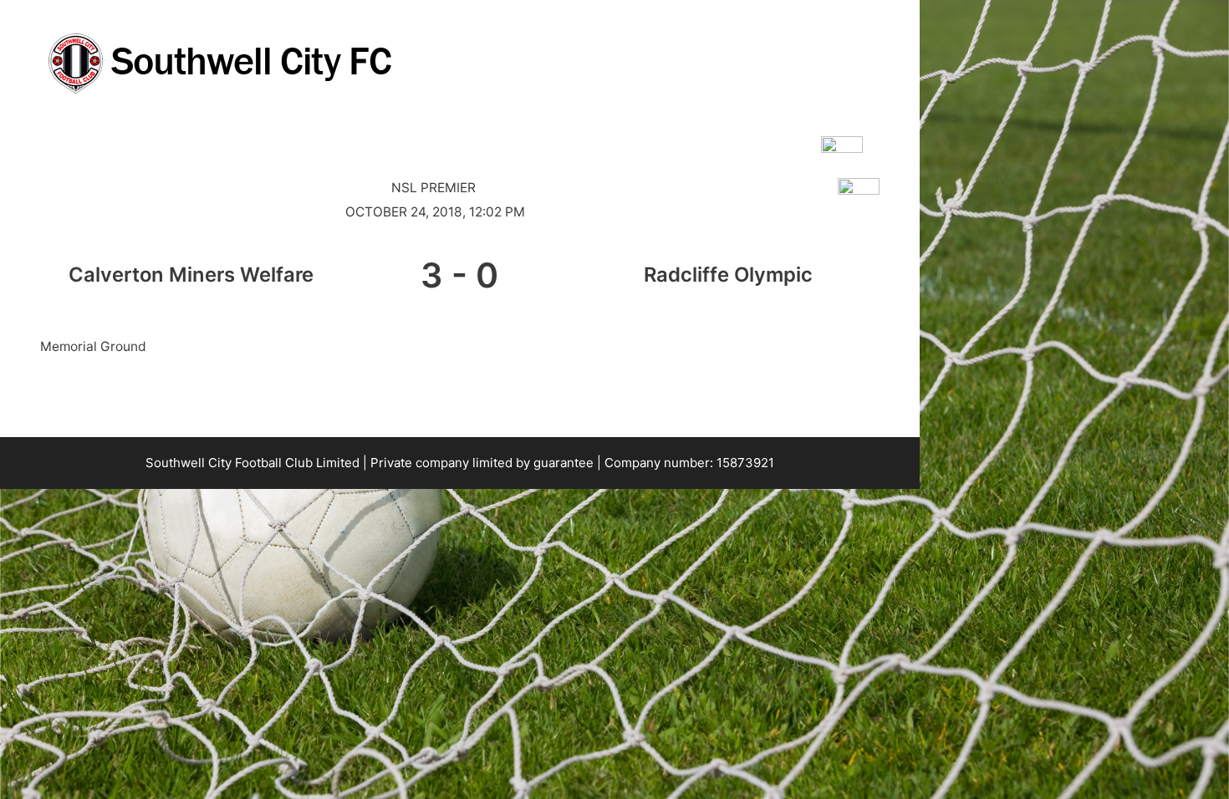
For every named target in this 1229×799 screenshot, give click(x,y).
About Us (506, 137)
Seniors (108, 137)
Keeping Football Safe (714, 137)
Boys (179, 137)
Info (416, 137)
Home (34, 137)
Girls (241, 137)
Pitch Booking (330, 137)
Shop (600, 137)
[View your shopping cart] (896, 137)
